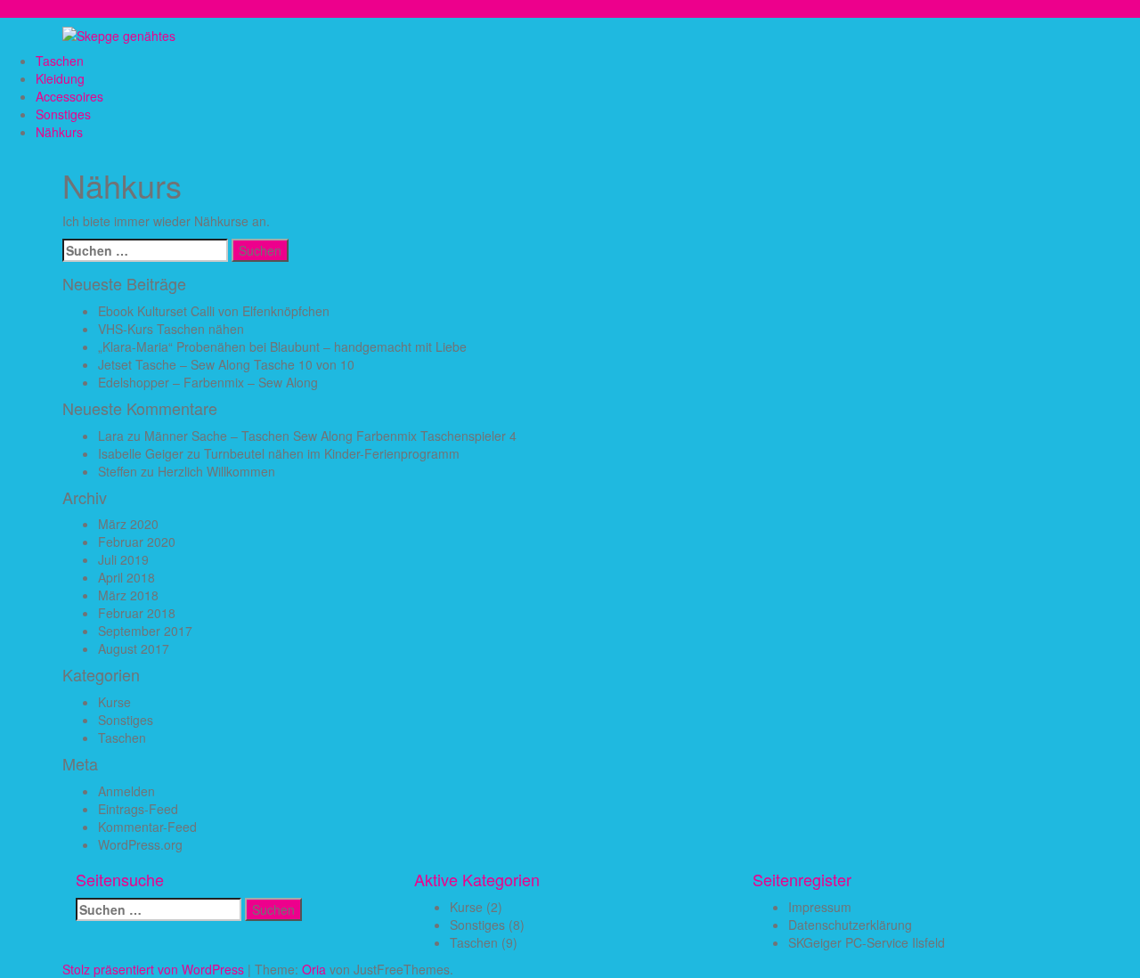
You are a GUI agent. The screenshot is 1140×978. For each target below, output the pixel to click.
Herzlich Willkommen (216, 471)
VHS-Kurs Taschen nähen (171, 329)
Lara (111, 435)
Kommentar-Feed (147, 826)
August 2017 (133, 648)
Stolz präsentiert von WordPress (153, 969)
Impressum (819, 907)
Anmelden (126, 791)
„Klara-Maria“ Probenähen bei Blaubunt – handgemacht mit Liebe (282, 346)
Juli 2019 (123, 559)
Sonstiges (63, 114)
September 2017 (145, 631)
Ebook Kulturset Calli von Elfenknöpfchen (214, 311)
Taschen (60, 60)
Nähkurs (59, 132)
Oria (314, 969)
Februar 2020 (136, 541)
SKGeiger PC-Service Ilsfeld (866, 942)
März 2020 (128, 524)
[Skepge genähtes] (118, 34)
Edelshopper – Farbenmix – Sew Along (208, 382)
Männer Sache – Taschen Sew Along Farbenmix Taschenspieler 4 (330, 435)
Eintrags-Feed (138, 809)
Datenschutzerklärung (850, 924)
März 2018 (128, 595)
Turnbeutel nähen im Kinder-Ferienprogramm (332, 453)
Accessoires (69, 96)
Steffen (117, 471)
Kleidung (60, 78)
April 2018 (126, 577)
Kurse (114, 702)
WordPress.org (140, 844)
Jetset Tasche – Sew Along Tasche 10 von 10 (226, 364)
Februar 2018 (136, 613)
